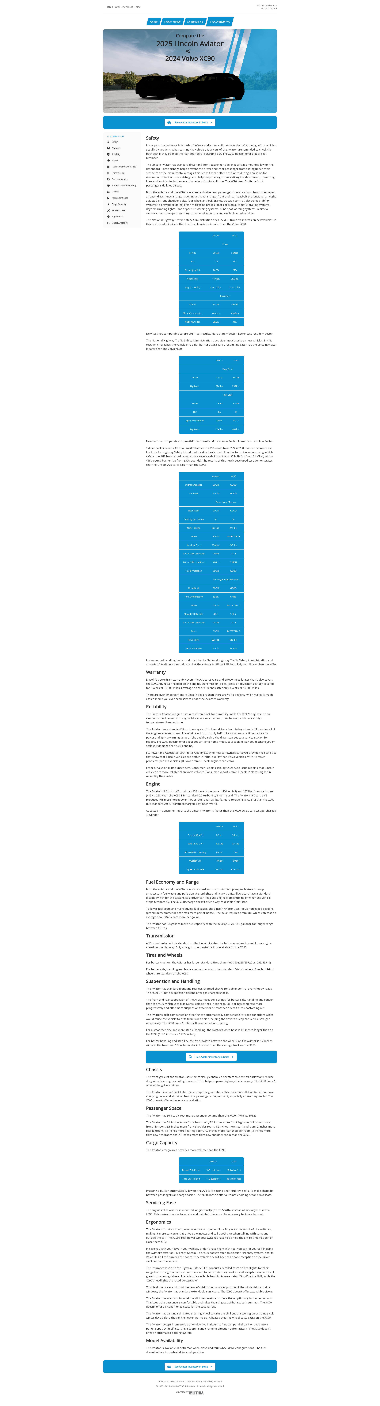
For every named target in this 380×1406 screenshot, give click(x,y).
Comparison (117, 136)
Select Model (172, 21)
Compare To (195, 21)
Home (154, 21)
